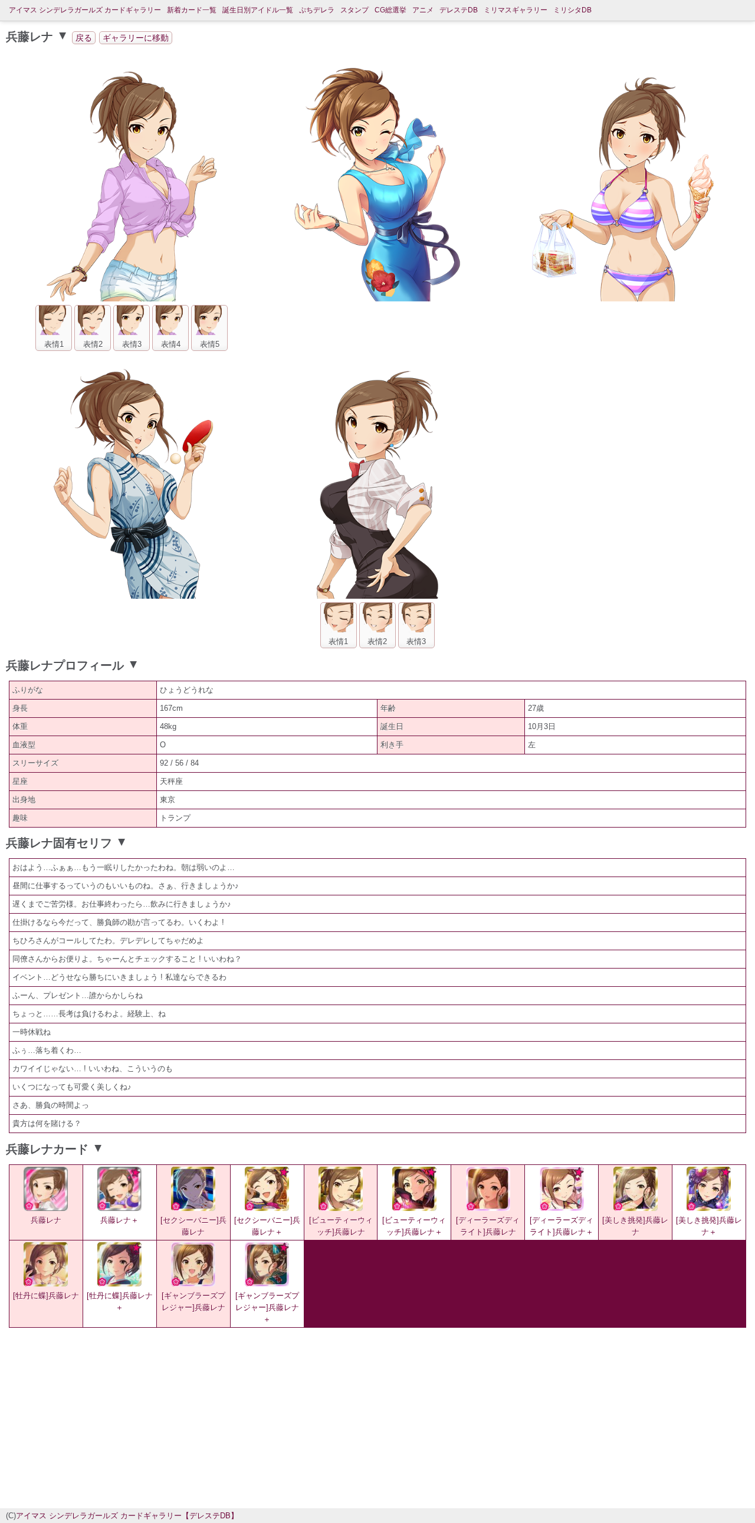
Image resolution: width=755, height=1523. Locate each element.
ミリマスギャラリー (515, 10)
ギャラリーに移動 (136, 37)
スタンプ (354, 10)
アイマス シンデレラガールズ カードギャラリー (85, 10)
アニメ (423, 10)
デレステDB (458, 10)
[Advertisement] (277, 1416)
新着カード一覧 (191, 10)
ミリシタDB (572, 10)
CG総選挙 (390, 10)
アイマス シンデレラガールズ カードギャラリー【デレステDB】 (127, 1515)
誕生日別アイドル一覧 (257, 10)
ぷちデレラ (316, 10)
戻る (84, 37)
